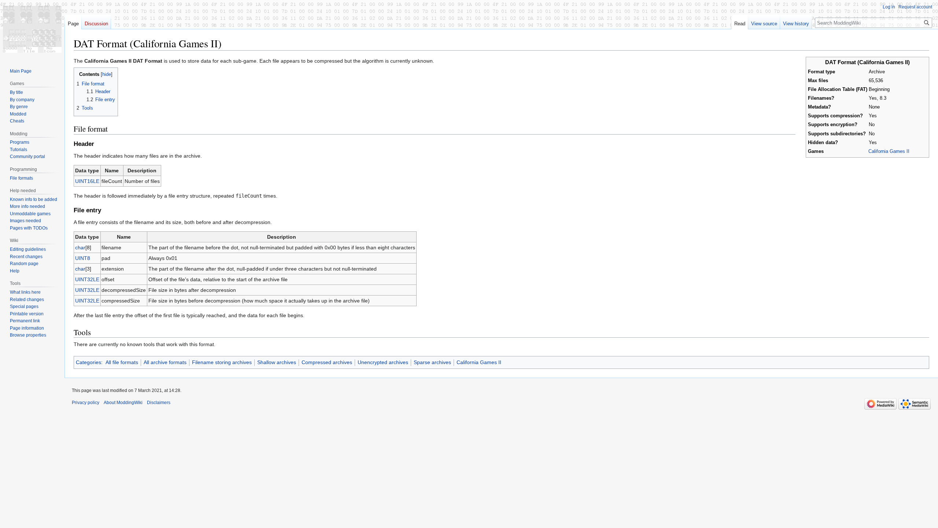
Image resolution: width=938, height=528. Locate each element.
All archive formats (165, 362)
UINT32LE (87, 279)
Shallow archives (276, 362)
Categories (88, 362)
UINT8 (82, 258)
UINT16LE (87, 181)
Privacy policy (85, 402)
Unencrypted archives (383, 362)
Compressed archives (327, 362)
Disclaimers (158, 402)
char (80, 247)
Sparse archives (432, 362)
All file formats (122, 362)
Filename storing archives (222, 362)
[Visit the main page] (32, 29)
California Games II (888, 151)
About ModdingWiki (123, 402)
